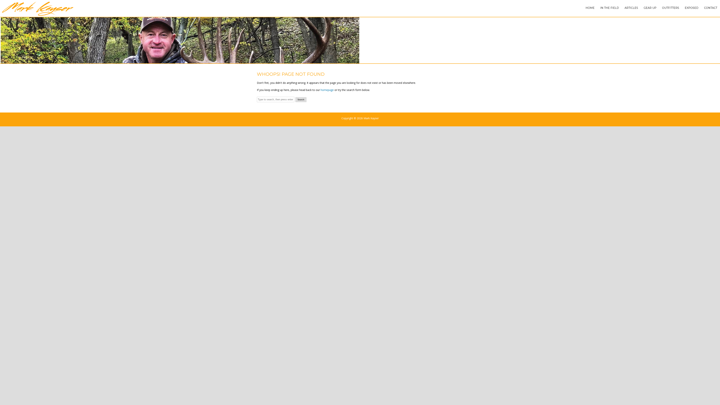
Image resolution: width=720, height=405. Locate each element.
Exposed (691, 8)
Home (590, 8)
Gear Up (650, 8)
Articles (631, 8)
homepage (327, 90)
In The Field (609, 8)
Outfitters (670, 8)
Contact (710, 8)
